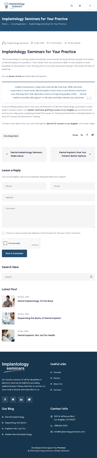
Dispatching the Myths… (16, 423)
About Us (58, 384)
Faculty (57, 378)
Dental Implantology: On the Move (35, 301)
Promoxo (61, 448)
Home (4, 24)
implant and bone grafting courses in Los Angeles (50, 110)
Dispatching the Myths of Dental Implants (39, 318)
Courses (57, 372)
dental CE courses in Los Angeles (62, 123)
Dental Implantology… (15, 417)
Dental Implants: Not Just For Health (36, 335)
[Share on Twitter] (92, 135)
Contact (57, 390)
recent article (15, 76)
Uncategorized (11, 136)
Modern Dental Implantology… (19, 434)
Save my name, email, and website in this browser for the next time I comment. (43, 233)
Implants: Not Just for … (16, 428)
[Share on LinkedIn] (82, 135)
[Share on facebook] (87, 135)
